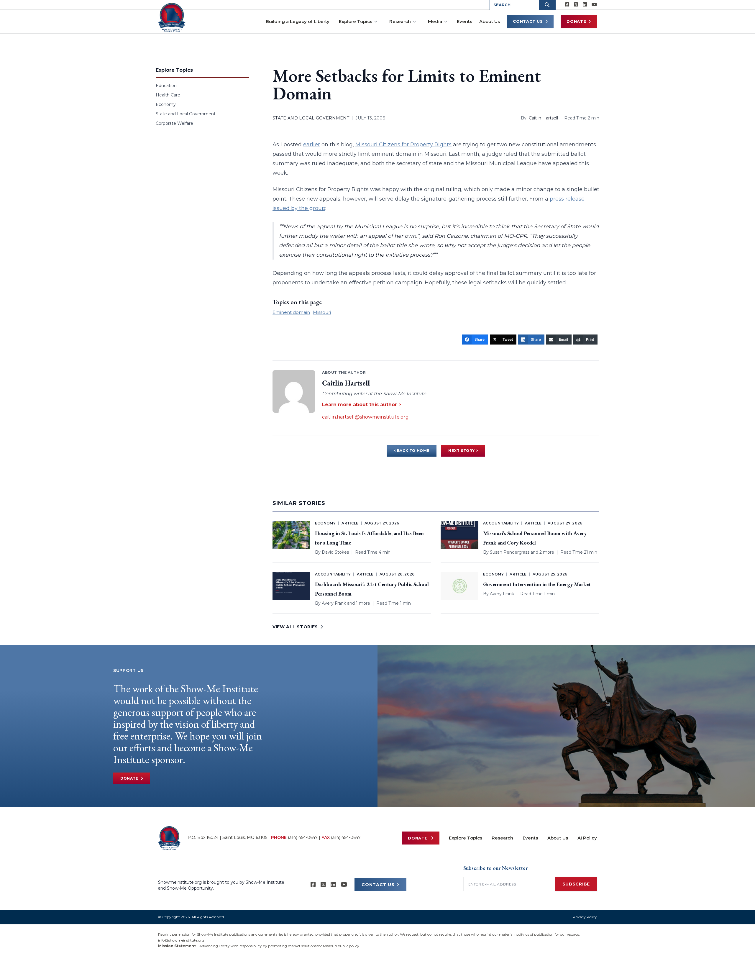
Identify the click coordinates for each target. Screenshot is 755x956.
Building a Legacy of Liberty (297, 21)
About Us (489, 21)
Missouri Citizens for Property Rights (403, 144)
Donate (576, 21)
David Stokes (335, 552)
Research (400, 21)
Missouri (322, 312)
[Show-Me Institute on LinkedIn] (585, 5)
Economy (166, 104)
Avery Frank (334, 603)
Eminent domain (291, 312)
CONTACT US (378, 884)
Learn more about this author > (361, 404)
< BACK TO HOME (411, 450)
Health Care (168, 95)
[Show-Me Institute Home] (172, 17)
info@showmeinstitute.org (181, 940)
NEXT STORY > (463, 450)
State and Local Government (186, 114)
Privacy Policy (585, 917)
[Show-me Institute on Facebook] (567, 5)
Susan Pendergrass (509, 552)
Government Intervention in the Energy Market (537, 584)
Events (464, 21)
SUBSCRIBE (576, 884)
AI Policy (587, 838)
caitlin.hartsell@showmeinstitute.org (365, 417)
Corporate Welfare (174, 123)
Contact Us (528, 21)
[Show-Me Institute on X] (576, 5)
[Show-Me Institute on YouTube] (594, 5)
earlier (311, 144)
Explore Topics (355, 21)
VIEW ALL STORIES (295, 626)
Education (166, 85)
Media (435, 21)
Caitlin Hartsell (543, 118)
